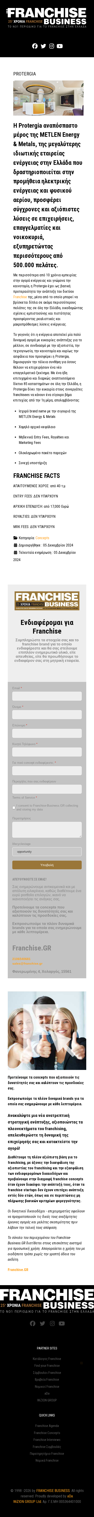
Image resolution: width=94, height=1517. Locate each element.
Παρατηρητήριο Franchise (47, 1454)
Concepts (42, 538)
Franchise (20, 297)
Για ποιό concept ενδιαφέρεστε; (34, 762)
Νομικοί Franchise (47, 1387)
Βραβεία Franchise (47, 1380)
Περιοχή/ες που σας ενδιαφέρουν (34, 781)
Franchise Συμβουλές (47, 1447)
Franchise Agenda (47, 1426)
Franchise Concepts (47, 1433)
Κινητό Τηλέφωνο (24, 744)
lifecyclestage (21, 844)
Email (17, 688)
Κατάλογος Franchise (47, 1359)
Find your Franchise (47, 1366)
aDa (47, 1393)
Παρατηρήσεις (21, 818)
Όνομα (17, 707)
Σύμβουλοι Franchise (47, 1373)
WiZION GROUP (47, 1400)
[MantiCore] (47, 1301)
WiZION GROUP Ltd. (27, 1501)
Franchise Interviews (47, 1440)
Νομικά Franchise (47, 1461)
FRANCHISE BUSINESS (53, 1491)
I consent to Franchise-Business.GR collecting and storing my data (47, 807)
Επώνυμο (19, 725)
